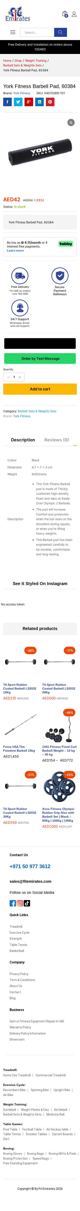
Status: (8, 206)
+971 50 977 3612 (30, 866)
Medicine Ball (55, 1114)
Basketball (17, 951)
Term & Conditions (22, 980)
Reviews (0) (56, 440)
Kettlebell (60, 1109)
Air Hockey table (57, 1129)
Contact (15, 992)
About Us (16, 986)
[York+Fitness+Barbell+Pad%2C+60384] (18, 102)
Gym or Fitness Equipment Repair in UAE (37, 1021)
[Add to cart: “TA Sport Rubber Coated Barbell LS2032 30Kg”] (15, 801)
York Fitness (21, 93)
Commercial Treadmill (51, 1075)
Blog (13, 998)
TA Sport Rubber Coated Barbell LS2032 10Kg (19, 688)
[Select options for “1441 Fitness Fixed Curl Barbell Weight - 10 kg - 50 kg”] (54, 739)
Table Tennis (18, 945)
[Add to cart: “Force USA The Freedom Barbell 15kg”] (15, 739)
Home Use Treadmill (17, 1075)
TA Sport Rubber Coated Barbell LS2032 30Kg (19, 812)
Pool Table (10, 1129)
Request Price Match (40, 343)
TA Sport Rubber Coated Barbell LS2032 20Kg (58, 688)
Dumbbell (9, 1109)
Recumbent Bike (14, 1090)
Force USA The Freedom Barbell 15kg (19, 748)
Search (60, 32)
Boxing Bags (35, 1153)
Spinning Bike (40, 1090)
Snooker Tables (36, 1134)
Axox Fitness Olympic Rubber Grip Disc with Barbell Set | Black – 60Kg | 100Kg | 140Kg (58, 814)
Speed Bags (41, 1158)
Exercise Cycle (19, 932)
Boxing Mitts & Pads (62, 1153)
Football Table (32, 1129)
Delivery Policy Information (28, 1033)
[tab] (23, 442)
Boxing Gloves (12, 1153)
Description (23, 440)
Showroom (17, 1039)
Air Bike (8, 1095)
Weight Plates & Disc (35, 1109)
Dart (6, 1139)
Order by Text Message (40, 358)
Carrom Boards (62, 1134)
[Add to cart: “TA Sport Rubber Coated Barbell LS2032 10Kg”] (15, 677)
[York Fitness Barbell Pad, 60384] (7, 102)
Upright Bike (62, 1090)
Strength (16, 938)
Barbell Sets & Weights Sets (37, 411)
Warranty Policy (20, 1027)
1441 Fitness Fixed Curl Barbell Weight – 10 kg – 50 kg (59, 750)
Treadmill (16, 926)
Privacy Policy (19, 974)
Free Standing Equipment (20, 1163)
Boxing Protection (15, 1158)
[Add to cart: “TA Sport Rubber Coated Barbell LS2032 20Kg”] (54, 677)
